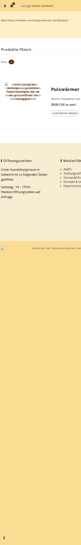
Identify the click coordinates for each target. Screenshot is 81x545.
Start (3, 20)
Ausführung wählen (65, 113)
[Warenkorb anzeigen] (11, 5)
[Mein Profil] (5, 5)
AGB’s (67, 169)
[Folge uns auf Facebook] (4, 538)
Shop (11, 20)
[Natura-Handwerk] (37, 6)
